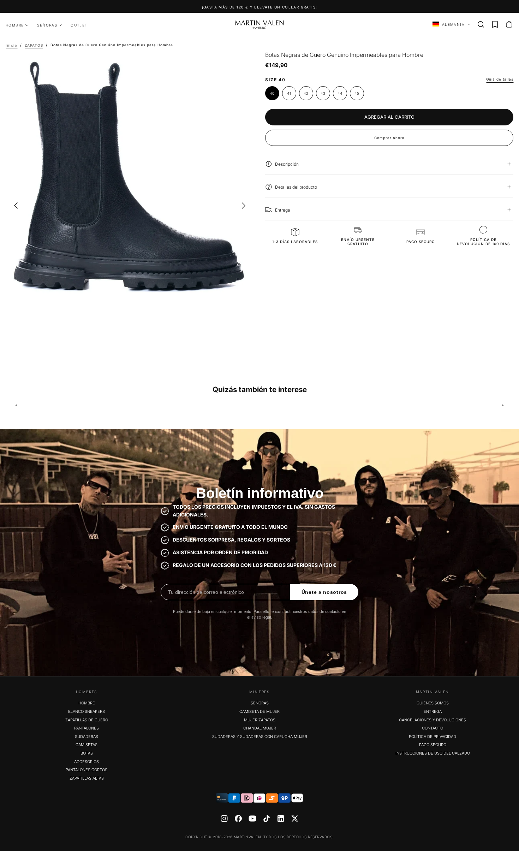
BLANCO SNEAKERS (86, 711)
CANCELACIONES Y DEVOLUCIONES (432, 719)
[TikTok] (266, 818)
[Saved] (495, 24)
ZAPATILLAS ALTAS (87, 778)
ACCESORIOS (86, 761)
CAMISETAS (86, 744)
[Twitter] (295, 818)
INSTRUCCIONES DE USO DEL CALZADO (432, 753)
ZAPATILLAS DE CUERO (86, 719)
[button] (481, 24)
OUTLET (79, 25)
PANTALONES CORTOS (86, 769)
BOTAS (86, 753)
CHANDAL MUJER (259, 728)
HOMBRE (15, 25)
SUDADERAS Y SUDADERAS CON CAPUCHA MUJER (259, 736)
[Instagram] (224, 818)
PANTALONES (86, 728)
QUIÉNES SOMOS (433, 703)
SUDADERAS (86, 736)
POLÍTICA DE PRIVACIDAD (432, 736)
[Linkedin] (280, 818)
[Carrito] (509, 24)
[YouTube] (252, 818)
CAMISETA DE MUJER (259, 711)
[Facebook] (238, 818)
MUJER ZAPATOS (259, 719)
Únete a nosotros (324, 592)
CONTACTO (432, 728)
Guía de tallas (499, 79)
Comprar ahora (389, 137)
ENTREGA (433, 711)
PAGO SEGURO (432, 744)
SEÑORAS (47, 25)
